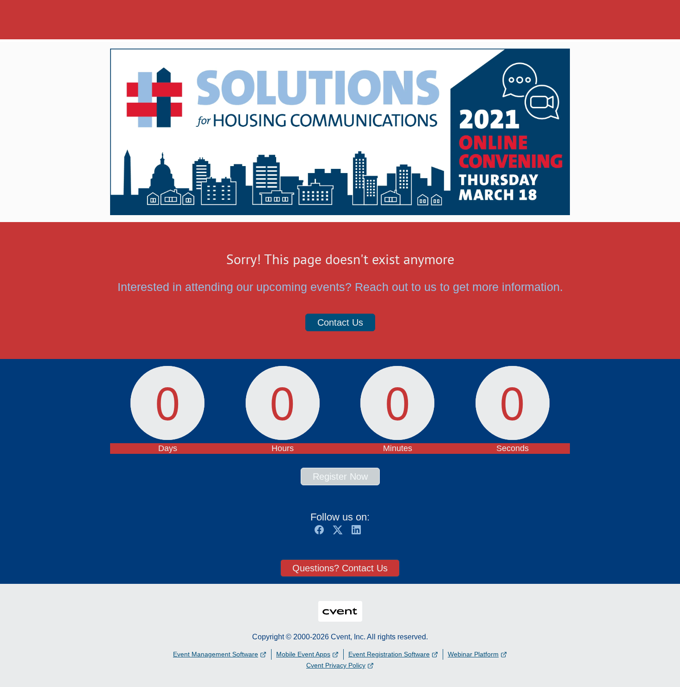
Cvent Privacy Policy (335, 665)
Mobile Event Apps (303, 654)
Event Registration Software (389, 654)
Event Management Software (215, 654)
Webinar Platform (473, 654)
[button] (321, 533)
